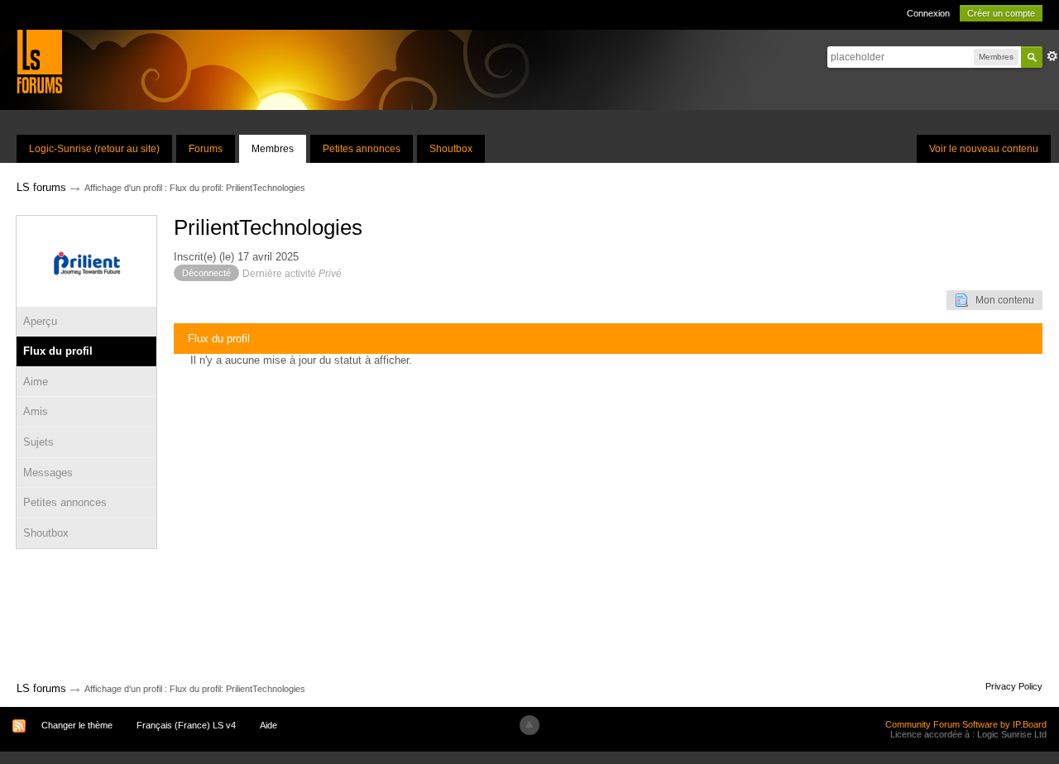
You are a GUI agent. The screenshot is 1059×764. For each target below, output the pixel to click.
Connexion (928, 13)
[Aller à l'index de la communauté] (39, 61)
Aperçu (40, 321)
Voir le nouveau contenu (983, 149)
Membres (273, 149)
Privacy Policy (1013, 686)
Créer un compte (1001, 13)
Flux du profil (58, 351)
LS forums (41, 688)
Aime (35, 381)
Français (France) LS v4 (186, 725)
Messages (48, 472)
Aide (268, 725)
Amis (35, 411)
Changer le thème (77, 725)
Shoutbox (450, 149)
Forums (206, 149)
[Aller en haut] (529, 725)
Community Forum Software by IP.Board (966, 724)
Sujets (38, 442)
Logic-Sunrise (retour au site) (94, 149)
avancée (1052, 56)
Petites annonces (361, 149)
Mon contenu (1001, 300)
